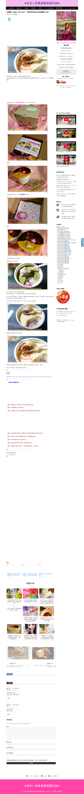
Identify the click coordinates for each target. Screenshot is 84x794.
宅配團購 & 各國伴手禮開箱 (63, 268)
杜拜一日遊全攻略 (49, 8)
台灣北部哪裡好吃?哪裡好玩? (64, 232)
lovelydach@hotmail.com (66, 72)
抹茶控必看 (11, 8)
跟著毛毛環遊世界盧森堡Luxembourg (66, 239)
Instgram (37, 776)
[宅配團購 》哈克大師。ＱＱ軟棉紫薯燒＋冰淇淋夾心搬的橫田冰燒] (30, 568)
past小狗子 (60, 283)
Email (51, 776)
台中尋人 (67, 320)
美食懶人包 (19, 8)
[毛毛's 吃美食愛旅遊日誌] (10, 456)
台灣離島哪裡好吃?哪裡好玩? (65, 238)
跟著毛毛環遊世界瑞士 (63, 241)
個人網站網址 (10, 753)
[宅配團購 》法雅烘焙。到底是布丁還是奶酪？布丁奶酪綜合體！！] (14, 568)
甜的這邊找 (15, 14)
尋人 (73, 320)
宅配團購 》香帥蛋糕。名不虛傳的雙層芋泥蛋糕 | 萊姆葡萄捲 (43, 666)
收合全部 (63, 226)
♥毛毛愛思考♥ (60, 275)
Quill (50, 791)
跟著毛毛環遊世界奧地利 (63, 247)
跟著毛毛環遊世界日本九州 (64, 254)
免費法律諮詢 (62, 321)
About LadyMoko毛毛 (70, 8)
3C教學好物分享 (62, 274)
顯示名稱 (9, 742)
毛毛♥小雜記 (60, 280)
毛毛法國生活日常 (61, 229)
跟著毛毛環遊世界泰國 (63, 260)
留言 (8, 726)
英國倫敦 (33, 8)
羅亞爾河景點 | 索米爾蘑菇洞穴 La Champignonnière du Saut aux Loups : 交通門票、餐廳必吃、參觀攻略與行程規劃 (66, 181)
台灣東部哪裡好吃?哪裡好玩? (64, 236)
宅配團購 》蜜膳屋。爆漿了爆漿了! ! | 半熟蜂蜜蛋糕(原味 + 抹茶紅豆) (19, 666)
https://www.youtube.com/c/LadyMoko (66, 78)
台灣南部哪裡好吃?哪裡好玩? (64, 235)
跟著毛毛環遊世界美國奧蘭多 (64, 251)
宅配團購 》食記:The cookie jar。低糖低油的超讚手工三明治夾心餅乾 (47, 619)
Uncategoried (60, 281)
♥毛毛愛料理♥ (60, 267)
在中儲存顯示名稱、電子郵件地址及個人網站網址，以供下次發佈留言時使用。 (27, 760)
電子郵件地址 (10, 747)
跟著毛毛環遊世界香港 (63, 262)
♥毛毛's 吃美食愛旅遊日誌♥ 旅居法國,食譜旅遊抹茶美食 (34, 791)
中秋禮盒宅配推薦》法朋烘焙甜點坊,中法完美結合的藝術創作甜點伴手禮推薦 (30, 619)
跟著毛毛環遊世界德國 (63, 245)
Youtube (45, 776)
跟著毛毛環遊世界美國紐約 (64, 249)
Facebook (30, 776)
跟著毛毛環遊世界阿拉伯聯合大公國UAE (66, 242)
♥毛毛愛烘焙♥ (60, 264)
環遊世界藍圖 (59, 8)
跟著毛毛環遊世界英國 (63, 244)
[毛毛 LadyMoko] (66, 40)
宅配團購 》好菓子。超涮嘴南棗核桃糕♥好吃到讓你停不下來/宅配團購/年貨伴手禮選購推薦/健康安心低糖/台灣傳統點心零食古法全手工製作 (30, 638)
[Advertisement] (30, 32)
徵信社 (59, 320)
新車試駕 (59, 278)
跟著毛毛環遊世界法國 (63, 231)
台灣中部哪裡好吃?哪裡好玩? (64, 234)
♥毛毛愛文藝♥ (60, 273)
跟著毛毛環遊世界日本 (63, 255)
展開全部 (58, 226)
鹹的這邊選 (61, 271)
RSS (57, 776)
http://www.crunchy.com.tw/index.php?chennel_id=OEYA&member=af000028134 (31, 376)
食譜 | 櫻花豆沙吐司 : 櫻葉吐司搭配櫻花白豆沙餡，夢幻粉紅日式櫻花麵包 (68, 211)
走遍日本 (26, 8)
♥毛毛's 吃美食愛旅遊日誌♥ (42, 3)
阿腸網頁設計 (59, 791)
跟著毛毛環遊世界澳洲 (63, 257)
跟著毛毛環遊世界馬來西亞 (64, 258)
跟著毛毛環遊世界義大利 (63, 248)
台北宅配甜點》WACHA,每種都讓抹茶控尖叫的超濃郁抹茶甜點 (14, 602)
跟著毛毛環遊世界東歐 (63, 228)
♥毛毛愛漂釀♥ (60, 265)
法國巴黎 (40, 8)
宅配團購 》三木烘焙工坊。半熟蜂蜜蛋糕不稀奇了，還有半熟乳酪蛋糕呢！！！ (14, 637)
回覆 (8, 698)
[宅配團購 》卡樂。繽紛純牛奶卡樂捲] (46, 568)
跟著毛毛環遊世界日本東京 (64, 252)
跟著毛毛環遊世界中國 (63, 261)
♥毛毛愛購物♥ (60, 277)
